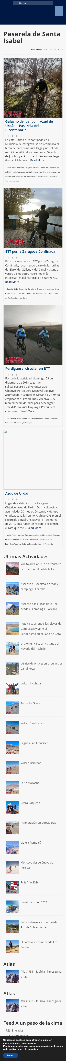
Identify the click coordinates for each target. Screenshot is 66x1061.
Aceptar (10, 1055)
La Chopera (39, 289)
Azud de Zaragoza (53, 535)
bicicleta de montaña (14, 539)
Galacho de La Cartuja (16, 289)
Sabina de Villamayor (13, 423)
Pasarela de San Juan (41, 172)
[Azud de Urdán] (33, 460)
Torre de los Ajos (12, 181)
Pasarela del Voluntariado (48, 176)
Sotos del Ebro (21, 298)
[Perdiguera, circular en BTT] (33, 335)
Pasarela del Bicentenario (26, 176)
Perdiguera (54, 418)
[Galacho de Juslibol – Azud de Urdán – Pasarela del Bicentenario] (33, 88)
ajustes (33, 1049)
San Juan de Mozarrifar (44, 544)
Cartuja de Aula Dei (31, 539)
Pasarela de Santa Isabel (17, 418)
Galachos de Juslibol (23, 172)
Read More (37, 160)
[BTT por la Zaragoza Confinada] (33, 218)
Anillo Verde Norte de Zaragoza (19, 167)
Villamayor (27, 423)
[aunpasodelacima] (25, 11)
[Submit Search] (15, 3)
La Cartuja (29, 289)
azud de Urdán (39, 167)
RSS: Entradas (15, 1030)
